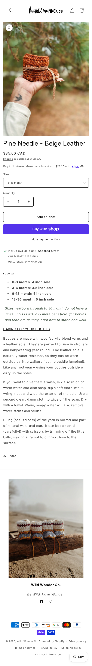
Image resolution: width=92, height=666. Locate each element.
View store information (25, 262)
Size (6, 174)
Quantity (9, 193)
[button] (11, 10)
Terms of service (25, 647)
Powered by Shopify (51, 641)
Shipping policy (71, 647)
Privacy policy (77, 641)
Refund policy (48, 647)
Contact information (48, 654)
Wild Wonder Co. (27, 641)
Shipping (8, 159)
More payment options (46, 239)
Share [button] (11, 456)
